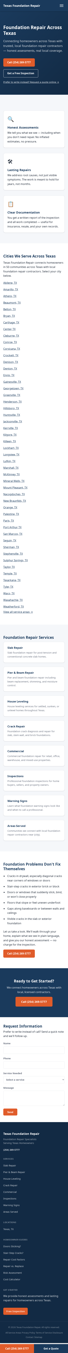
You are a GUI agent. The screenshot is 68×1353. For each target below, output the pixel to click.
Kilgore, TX (10, 435)
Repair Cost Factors (14, 1259)
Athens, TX (9, 296)
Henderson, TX (12, 401)
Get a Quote (51, 1348)
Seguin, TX (9, 540)
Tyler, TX (8, 587)
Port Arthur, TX (12, 527)
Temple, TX (10, 573)
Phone (7, 1058)
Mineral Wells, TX (13, 481)
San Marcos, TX (12, 534)
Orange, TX (10, 507)
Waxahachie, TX (13, 600)
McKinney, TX (11, 474)
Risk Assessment (12, 1272)
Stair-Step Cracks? (13, 1252)
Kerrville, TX (10, 428)
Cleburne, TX (11, 336)
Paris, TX (8, 520)
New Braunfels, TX (14, 501)
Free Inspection (15, 1311)
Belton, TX (9, 309)
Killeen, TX (9, 441)
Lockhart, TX (11, 448)
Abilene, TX (10, 283)
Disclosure (57, 1332)
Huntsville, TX (11, 415)
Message (8, 1087)
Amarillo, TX (10, 289)
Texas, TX (8, 1229)
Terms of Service (44, 1332)
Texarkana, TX (11, 580)
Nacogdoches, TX (14, 494)
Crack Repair (16, 726)
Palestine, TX (11, 514)
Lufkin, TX (9, 461)
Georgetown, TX (13, 388)
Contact (30, 1337)
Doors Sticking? (12, 1246)
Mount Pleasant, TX (15, 487)
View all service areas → (18, 612)
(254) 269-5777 (11, 1149)
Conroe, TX (10, 342)
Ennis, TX (8, 375)
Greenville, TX (11, 395)
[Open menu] (61, 5)
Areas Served (16, 826)
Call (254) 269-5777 (19, 62)
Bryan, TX (9, 316)
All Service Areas (13, 1332)
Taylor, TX (9, 567)
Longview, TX (11, 454)
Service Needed (12, 1073)
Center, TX (9, 329)
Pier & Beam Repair (20, 673)
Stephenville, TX (13, 554)
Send (10, 1112)
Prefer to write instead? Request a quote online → (31, 82)
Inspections (15, 776)
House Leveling (17, 701)
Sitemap (38, 1337)
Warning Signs (17, 801)
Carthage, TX (11, 322)
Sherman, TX (11, 547)
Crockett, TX (10, 355)
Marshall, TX (10, 468)
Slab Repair (15, 648)
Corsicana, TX (11, 349)
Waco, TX (9, 593)
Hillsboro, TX (11, 408)
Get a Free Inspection (20, 73)
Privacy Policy (28, 1332)
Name (7, 1043)
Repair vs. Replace (13, 1266)
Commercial (15, 751)
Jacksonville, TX (12, 421)
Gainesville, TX (12, 382)
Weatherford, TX (13, 606)
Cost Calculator (11, 1279)
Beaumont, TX (12, 302)
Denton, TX (10, 368)
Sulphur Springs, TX (15, 560)
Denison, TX (10, 362)
